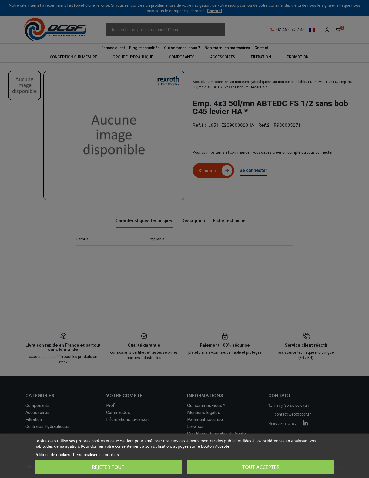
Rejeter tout (108, 467)
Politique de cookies (52, 454)
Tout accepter (261, 467)
